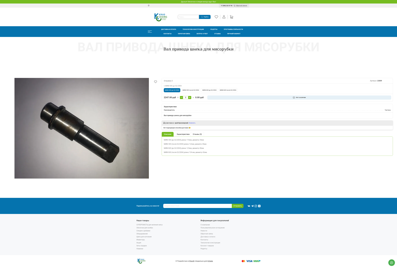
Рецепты (213, 29)
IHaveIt (191, 261)
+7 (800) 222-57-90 (226, 5)
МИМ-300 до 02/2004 (172, 90)
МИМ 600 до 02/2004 (209, 90)
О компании (205, 225)
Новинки (139, 249)
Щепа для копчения (144, 237)
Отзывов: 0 (168, 81)
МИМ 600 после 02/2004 (228, 90)
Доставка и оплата (168, 29)
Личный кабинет (233, 34)
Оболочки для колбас (144, 228)
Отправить (237, 206)
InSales (210, 261)
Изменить (192, 123)
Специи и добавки (143, 231)
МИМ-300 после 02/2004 (190, 90)
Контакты (167, 34)
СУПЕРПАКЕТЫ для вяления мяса (149, 225)
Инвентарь (140, 240)
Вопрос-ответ (202, 34)
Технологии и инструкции (193, 29)
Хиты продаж (141, 246)
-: (173, 86)
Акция (138, 243)
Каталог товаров (207, 246)
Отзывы (217, 34)
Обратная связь (184, 34)
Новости (204, 231)
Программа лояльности (233, 29)
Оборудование (142, 234)
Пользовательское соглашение (213, 228)
